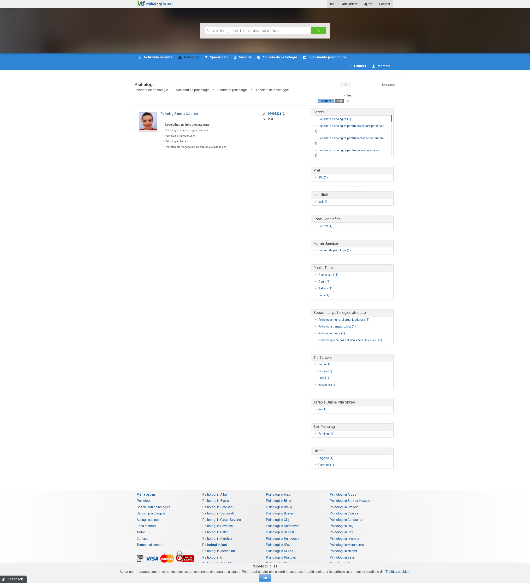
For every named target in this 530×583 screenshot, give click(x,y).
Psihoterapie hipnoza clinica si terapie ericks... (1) (350, 340)
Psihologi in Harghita (217, 539)
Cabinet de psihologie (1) (334, 250)
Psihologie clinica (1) (331, 333)
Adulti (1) (324, 281)
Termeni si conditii (150, 545)
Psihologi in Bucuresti (218, 513)
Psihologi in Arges (343, 494)
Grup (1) (323, 378)
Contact (384, 4)
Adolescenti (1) (328, 274)
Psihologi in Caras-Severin (221, 520)
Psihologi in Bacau (215, 501)
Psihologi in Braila (279, 507)
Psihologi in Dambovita (282, 526)
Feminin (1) (325, 433)
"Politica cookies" (398, 572)
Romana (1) (326, 464)
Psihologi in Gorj (341, 532)
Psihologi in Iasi (214, 545)
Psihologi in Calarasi (344, 513)
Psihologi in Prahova (281, 557)
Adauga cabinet (148, 520)
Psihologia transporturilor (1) (337, 326)
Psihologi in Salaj (342, 557)
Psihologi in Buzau (279, 513)
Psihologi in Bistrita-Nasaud (350, 501)
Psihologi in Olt (213, 557)
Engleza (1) (325, 458)
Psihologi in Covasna (217, 526)
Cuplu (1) (324, 364)
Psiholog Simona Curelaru (179, 114)
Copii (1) (323, 295)
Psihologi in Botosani (217, 507)
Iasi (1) (322, 201)
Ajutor (368, 4)
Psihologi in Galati (215, 532)
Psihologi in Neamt (343, 551)
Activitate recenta (157, 57)
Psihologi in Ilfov (278, 545)
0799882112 (276, 113)
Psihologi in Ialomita (344, 539)
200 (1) (323, 177)
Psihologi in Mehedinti (218, 551)
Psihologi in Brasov (344, 507)
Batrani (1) (325, 288)
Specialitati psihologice (154, 507)
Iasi (332, 4)
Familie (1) (325, 371)
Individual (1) (326, 385)
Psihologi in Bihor (278, 501)
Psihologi (144, 501)
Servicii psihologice (151, 513)
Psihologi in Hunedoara (282, 539)
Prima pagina (146, 494)
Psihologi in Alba (214, 494)
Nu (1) (322, 409)
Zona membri (146, 526)
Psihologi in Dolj (341, 526)
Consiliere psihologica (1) (334, 119)
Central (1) (325, 226)
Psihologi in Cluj (277, 520)
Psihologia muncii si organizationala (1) (343, 319)
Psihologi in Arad (278, 494)
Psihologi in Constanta (346, 520)
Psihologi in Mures (279, 551)
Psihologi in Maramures (347, 545)
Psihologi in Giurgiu (280, 532)
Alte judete (350, 4)
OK (265, 578)
